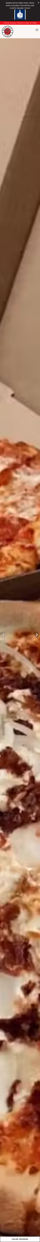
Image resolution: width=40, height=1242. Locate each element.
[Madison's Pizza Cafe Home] (7, 31)
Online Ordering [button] (20, 1239)
